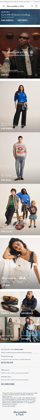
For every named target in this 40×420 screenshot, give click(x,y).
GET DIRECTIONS (7, 384)
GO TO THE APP (7, 362)
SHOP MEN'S (22, 20)
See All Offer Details (8, 406)
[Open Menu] (2, 6)
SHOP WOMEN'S (7, 20)
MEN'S (12, 313)
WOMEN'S (5, 313)
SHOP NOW (5, 285)
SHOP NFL (5, 75)
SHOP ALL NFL (7, 231)
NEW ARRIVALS (27, 313)
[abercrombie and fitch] (15, 6)
